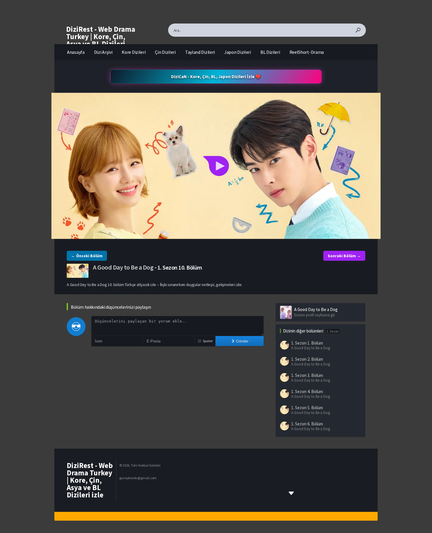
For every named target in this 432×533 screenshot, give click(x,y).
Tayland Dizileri (200, 52)
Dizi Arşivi (103, 52)
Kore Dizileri (133, 52)
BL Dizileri (270, 52)
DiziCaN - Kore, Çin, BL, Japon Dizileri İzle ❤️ (216, 76)
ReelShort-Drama (306, 52)
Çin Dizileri (165, 52)
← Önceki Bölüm (87, 255)
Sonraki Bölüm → (344, 255)
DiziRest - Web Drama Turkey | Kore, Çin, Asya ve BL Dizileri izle (100, 40)
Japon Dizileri (237, 52)
